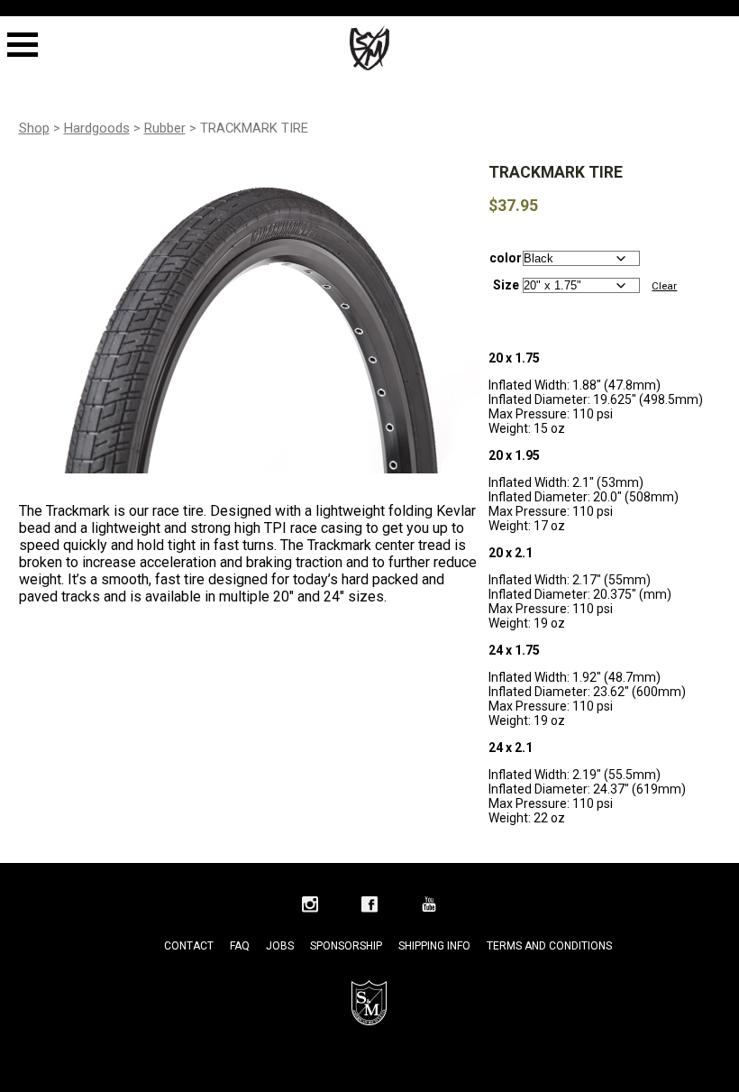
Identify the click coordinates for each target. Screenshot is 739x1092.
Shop (34, 128)
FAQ (240, 946)
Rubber (165, 128)
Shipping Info (434, 946)
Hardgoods (97, 128)
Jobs (280, 946)
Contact (189, 946)
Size (506, 285)
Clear (664, 286)
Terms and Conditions (549, 946)
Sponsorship (346, 946)
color (505, 258)
